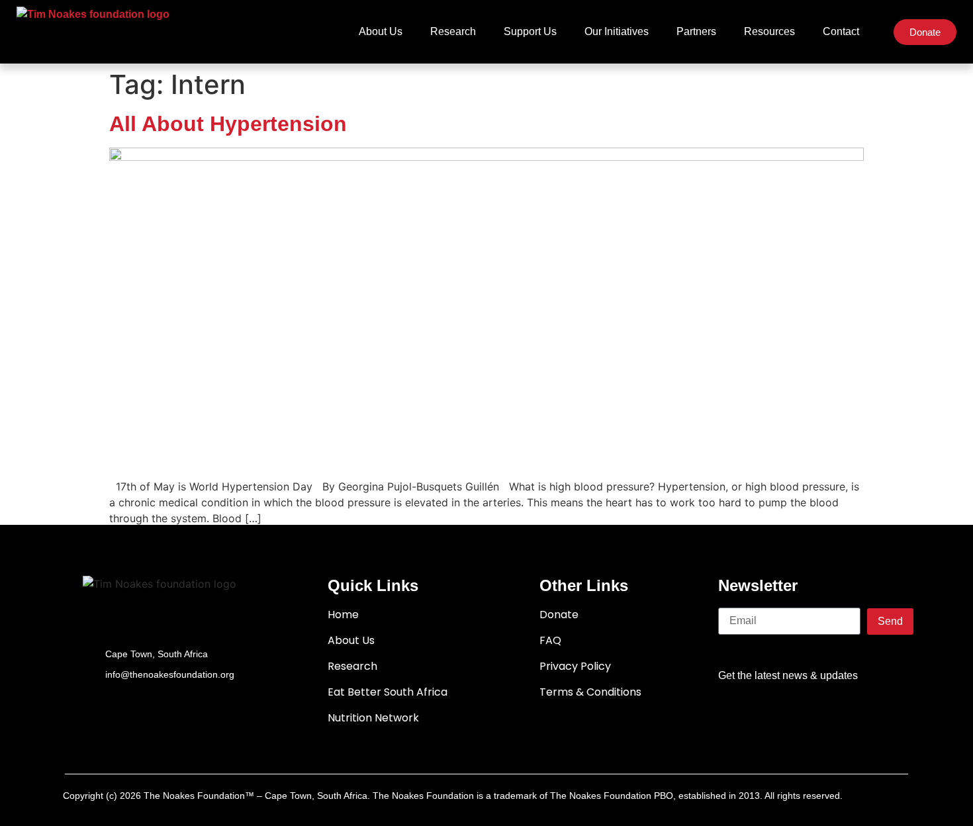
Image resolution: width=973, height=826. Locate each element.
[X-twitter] (776, 715)
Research (453, 31)
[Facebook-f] (737, 715)
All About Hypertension (228, 124)
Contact (841, 31)
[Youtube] (814, 715)
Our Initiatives (616, 31)
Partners (696, 31)
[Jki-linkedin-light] (891, 715)
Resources (769, 31)
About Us (380, 31)
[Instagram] (852, 715)
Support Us (530, 31)
